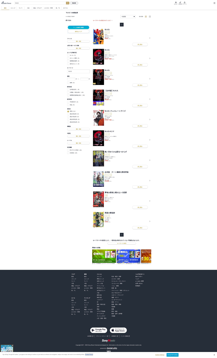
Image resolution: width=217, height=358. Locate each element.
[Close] (214, 355)
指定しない (73, 111)
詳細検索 (74, 3)
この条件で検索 (79, 27)
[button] (125, 336)
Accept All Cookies (172, 354)
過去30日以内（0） (75, 119)
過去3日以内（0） (75, 114)
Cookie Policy (89, 354)
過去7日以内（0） (75, 116)
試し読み (140, 44)
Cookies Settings (159, 354)
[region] (108, 355)
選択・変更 (78, 41)
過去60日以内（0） (75, 122)
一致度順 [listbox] (123, 16)
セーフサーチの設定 (121, 243)
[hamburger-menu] (214, 3)
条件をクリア (78, 31)
